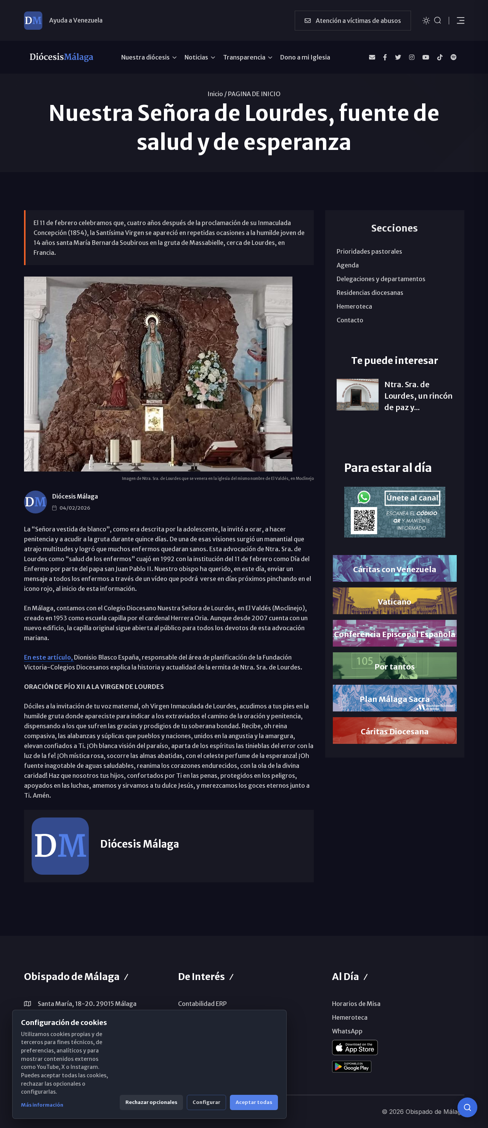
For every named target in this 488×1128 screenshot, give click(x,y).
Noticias (196, 57)
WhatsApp (347, 1031)
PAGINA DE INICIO (254, 94)
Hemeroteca (354, 306)
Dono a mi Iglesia (305, 57)
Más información (42, 1105)
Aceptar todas (254, 1102)
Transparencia (244, 57)
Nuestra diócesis (145, 57)
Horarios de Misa (356, 1003)
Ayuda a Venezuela (76, 20)
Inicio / (217, 94)
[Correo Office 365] (372, 57)
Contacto (350, 320)
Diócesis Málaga (75, 496)
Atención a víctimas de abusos (358, 20)
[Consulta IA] (467, 1107)
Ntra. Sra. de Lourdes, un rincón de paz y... (418, 396)
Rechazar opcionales (151, 1102)
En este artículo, (49, 657)
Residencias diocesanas (370, 292)
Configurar (206, 1102)
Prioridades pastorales (369, 251)
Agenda (348, 265)
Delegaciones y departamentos (381, 279)
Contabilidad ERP (202, 1003)
